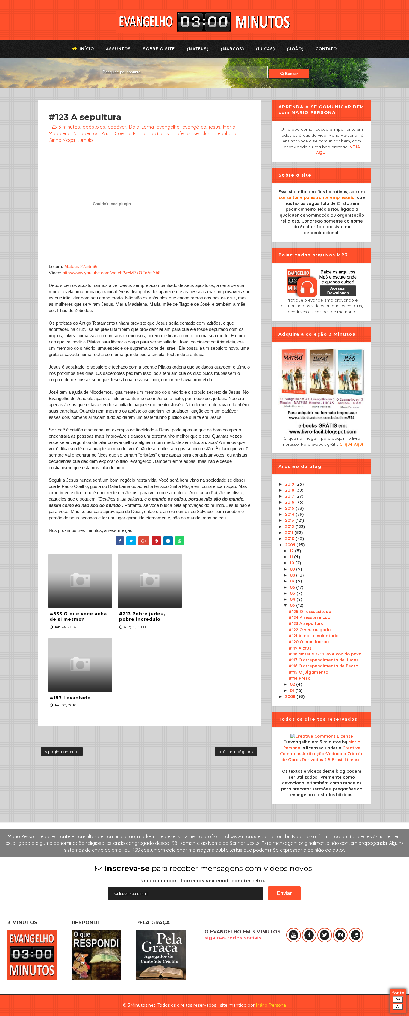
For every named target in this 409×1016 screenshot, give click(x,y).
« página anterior (62, 751)
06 (293, 587)
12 (292, 550)
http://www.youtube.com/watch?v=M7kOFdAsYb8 (111, 272)
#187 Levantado (70, 697)
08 (293, 575)
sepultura (225, 133)
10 (292, 562)
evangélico (194, 127)
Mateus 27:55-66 (80, 266)
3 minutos (69, 127)
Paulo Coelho (115, 133)
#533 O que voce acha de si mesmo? (78, 616)
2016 (290, 502)
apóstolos (94, 127)
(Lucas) (265, 48)
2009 (290, 544)
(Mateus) (198, 48)
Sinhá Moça (62, 140)
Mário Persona (271, 1005)
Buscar (291, 74)
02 (293, 684)
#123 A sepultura (306, 623)
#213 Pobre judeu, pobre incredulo (142, 616)
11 (292, 556)
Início (86, 48)
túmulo (85, 140)
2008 (290, 696)
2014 (290, 514)
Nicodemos (86, 133)
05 (293, 593)
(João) (295, 48)
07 (293, 581)
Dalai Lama (141, 127)
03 (293, 605)
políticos (159, 133)
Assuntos (118, 48)
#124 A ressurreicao (309, 617)
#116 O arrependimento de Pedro (323, 666)
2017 (290, 496)
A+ (398, 999)
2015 (290, 508)
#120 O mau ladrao (309, 641)
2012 (290, 526)
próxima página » (236, 751)
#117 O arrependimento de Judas (323, 660)
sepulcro (203, 133)
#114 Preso (299, 678)
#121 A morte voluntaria (314, 635)
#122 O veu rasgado (310, 629)
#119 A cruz (300, 648)
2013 (290, 520)
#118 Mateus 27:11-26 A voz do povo (325, 654)
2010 (290, 538)
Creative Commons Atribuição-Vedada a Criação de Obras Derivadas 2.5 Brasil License (321, 753)
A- (398, 1007)
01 (292, 690)
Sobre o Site (159, 48)
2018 (290, 490)
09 (293, 569)
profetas (181, 133)
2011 (289, 532)
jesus (214, 127)
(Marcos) (232, 48)
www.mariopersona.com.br (260, 836)
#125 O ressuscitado (310, 611)
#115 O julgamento (308, 672)
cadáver (117, 127)
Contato (326, 48)
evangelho (168, 127)
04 (293, 599)
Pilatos (140, 133)
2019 (290, 484)
